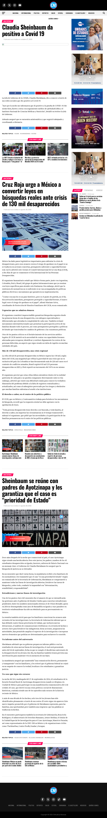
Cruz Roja (19, 430)
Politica (36, 13)
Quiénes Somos (53, 18)
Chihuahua (69, 13)
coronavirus (25, 133)
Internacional (26, 13)
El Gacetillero (80, 13)
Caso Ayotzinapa (21, 737)
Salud (53, 13)
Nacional (15, 13)
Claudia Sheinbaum (36, 737)
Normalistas (50, 737)
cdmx (17, 133)
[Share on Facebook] (15, 93)
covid (34, 133)
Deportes (45, 13)
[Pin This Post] (41, 93)
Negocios (91, 13)
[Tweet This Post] (28, 93)
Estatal (60, 13)
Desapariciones (30, 430)
